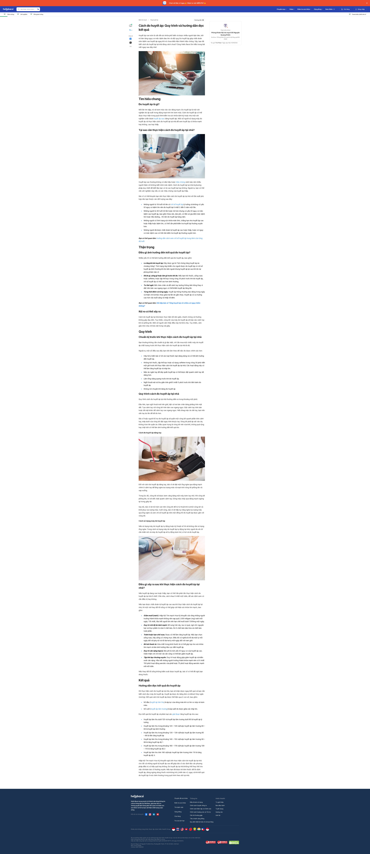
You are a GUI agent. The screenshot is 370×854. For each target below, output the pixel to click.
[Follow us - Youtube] (158, 814)
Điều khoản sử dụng (196, 802)
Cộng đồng (177, 812)
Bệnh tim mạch (143, 20)
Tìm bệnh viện (178, 807)
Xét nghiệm (23, 14)
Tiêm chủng (10, 14)
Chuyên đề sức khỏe (181, 798)
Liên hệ (218, 815)
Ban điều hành (220, 805)
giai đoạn (176, 714)
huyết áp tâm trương (159, 709)
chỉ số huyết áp (177, 204)
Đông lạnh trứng (38, 14)
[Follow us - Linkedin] (154, 814)
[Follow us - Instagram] (150, 814)
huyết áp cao (159, 119)
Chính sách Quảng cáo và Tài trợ (200, 812)
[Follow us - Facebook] (146, 814)
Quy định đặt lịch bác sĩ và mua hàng (201, 822)
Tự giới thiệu (220, 802)
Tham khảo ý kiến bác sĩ (359, 14)
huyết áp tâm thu (157, 702)
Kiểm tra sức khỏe (180, 803)
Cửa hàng (177, 816)
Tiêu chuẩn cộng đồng (197, 818)
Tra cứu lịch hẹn (179, 820)
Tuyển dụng (219, 809)
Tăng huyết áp (154, 20)
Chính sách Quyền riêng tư (198, 805)
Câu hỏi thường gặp (196, 815)
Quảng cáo (219, 812)
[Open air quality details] (130, 25)
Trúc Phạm (218, 42)
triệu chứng (180, 182)
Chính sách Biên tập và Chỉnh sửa (200, 809)
